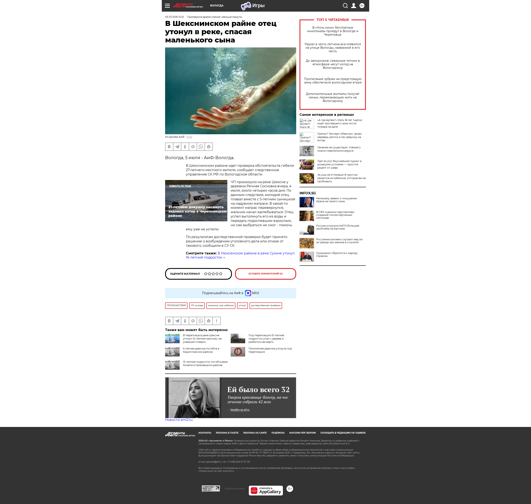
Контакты (205, 432)
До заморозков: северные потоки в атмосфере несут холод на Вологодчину (333, 64)
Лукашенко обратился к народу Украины (337, 254)
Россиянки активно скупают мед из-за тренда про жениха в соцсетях (339, 241)
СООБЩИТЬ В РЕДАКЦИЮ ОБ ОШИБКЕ (343, 432)
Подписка (278, 432)
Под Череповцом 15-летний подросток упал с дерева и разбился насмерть (266, 338)
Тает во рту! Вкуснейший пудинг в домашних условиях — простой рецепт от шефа (339, 164)
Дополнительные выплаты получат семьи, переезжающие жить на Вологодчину (332, 97)
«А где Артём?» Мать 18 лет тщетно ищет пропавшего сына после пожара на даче (339, 123)
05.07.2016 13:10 (174, 16)
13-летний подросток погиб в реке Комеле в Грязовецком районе (205, 363)
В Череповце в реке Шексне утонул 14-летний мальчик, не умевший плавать (202, 338)
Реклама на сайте (255, 432)
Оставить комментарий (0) (265, 273)
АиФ (189, 136)
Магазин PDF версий (302, 432)
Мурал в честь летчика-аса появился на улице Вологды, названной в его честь (333, 47)
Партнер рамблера (234, 488)
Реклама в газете (227, 432)
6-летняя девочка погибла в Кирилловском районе (201, 350)
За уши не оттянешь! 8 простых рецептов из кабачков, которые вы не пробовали (341, 178)
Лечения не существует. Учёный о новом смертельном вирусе (339, 149)
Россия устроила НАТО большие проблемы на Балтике (337, 227)
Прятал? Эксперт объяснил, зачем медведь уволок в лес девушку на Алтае (339, 137)
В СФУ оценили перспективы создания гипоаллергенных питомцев (335, 215)
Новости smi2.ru (179, 420)
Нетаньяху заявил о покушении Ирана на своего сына (336, 200)
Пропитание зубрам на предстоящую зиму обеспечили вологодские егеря (333, 80)
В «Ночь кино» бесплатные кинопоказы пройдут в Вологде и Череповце (332, 31)
